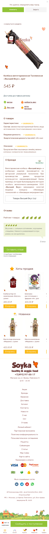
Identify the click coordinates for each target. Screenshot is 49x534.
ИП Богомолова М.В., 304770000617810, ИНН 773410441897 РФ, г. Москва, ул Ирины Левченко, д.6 (23, 494)
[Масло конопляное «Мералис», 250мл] (34, 327)
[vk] (16, 484)
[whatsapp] (32, 484)
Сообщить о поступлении (28, 524)
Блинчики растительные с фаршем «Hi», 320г (32, 296)
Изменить (13, 9)
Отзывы (24, 423)
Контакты (24, 408)
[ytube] (27, 484)
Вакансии (24, 397)
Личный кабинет (24, 427)
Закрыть (36, 9)
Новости (24, 412)
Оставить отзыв (15, 249)
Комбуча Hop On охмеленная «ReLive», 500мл (12, 296)
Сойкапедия (25, 446)
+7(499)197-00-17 (25, 374)
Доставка (24, 400)
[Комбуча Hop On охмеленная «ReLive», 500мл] (13, 282)
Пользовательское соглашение (24, 438)
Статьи (24, 449)
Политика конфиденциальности (24, 434)
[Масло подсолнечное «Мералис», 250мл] (13, 327)
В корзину (10, 306)
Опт (24, 419)
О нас (24, 415)
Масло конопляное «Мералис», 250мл (32, 340)
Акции (24, 389)
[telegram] (22, 484)
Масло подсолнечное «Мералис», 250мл (12, 340)
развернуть (28, 123)
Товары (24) (24, 198)
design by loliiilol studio (9, 517)
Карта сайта (24, 457)
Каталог (24, 404)
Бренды (24, 393)
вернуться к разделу (13, 24)
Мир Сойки (24, 453)
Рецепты (24, 442)
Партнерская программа (24, 431)
